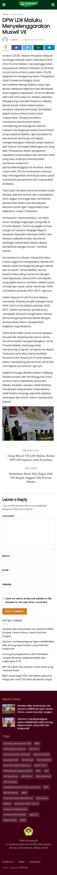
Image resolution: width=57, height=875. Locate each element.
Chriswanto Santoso (14, 749)
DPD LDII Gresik (41, 754)
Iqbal (14, 39)
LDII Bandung (10, 776)
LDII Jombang (43, 776)
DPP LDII (23, 868)
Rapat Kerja (10, 820)
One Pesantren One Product (18, 798)
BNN (37, 743)
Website (6, 584)
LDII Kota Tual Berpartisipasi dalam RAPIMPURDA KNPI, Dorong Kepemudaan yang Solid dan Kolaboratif (28, 645)
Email (6, 570)
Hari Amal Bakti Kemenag (17, 765)
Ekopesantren (11, 760)
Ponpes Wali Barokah (15, 814)
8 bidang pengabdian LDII (17, 743)
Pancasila (42, 798)
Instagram (35, 861)
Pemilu (7, 803)
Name (6, 556)
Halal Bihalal (44, 760)
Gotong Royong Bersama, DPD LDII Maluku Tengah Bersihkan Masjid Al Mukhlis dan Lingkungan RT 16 (25, 658)
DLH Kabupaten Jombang (17, 754)
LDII (46, 771)
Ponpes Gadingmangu (15, 809)
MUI (46, 787)
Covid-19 (33, 749)
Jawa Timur (40, 765)
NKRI (24, 792)
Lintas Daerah (17, 14)
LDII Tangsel (10, 782)
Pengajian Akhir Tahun (26, 803)
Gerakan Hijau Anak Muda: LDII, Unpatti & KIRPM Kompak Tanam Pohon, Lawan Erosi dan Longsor (27, 632)
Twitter (21, 861)
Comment (9, 516)
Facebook (7, 861)
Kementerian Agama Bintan (18, 771)
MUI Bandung (11, 792)
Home (5, 14)
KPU (38, 771)
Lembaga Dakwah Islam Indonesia (22, 787)
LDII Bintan (27, 776)
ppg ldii (34, 814)
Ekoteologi (27, 760)
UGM (22, 820)
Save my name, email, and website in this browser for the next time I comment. (28, 600)
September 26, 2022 (33, 39)
